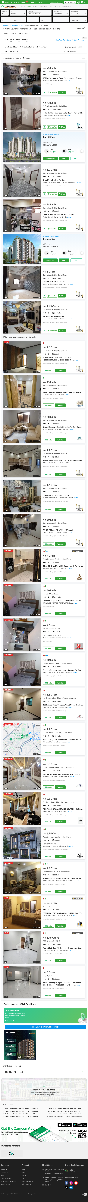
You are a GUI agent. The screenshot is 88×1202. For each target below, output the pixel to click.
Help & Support (6, 1178)
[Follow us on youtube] (76, 1185)
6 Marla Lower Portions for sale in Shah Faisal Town (64, 1111)
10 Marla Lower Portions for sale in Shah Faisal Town (64, 1116)
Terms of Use (5, 1184)
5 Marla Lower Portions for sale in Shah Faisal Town (20, 1111)
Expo (23, 1178)
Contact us (4, 1172)
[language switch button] (78, 2)
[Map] (33, 93)
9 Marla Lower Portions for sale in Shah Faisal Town (20, 1116)
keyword (56, 18)
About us (4, 1169)
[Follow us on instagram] (71, 1185)
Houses (25, 40)
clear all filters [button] (22, 33)
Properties (8, 2)
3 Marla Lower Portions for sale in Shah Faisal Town (20, 1109)
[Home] (3, 2)
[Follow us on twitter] (67, 1189)
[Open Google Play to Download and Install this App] (80, 1126)
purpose (4, 11)
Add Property (26, 1184)
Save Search (80, 28)
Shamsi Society (11, 51)
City (12, 11)
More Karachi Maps (78, 1072)
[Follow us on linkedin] (71, 1189)
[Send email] (44, 92)
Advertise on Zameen (8, 1181)
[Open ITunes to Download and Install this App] (65, 1126)
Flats (18, 40)
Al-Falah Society (70, 51)
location (30, 11)
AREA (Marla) (74, 11)
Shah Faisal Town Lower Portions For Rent (69, 40)
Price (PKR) (5, 18)
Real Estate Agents (28, 1181)
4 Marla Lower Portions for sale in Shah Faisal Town (64, 1109)
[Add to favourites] (39, 93)
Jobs (2, 1175)
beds (29, 18)
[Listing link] (44, 79)
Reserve (51, 158)
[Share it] (36, 93)
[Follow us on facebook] (67, 1185)
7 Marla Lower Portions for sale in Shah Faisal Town (20, 1114)
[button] (4, 13)
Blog (23, 1169)
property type (58, 11)
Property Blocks (21, 2)
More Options (75, 18)
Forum (24, 1175)
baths (42, 18)
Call (63, 92)
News (23, 1172)
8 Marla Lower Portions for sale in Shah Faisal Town (64, 1114)
